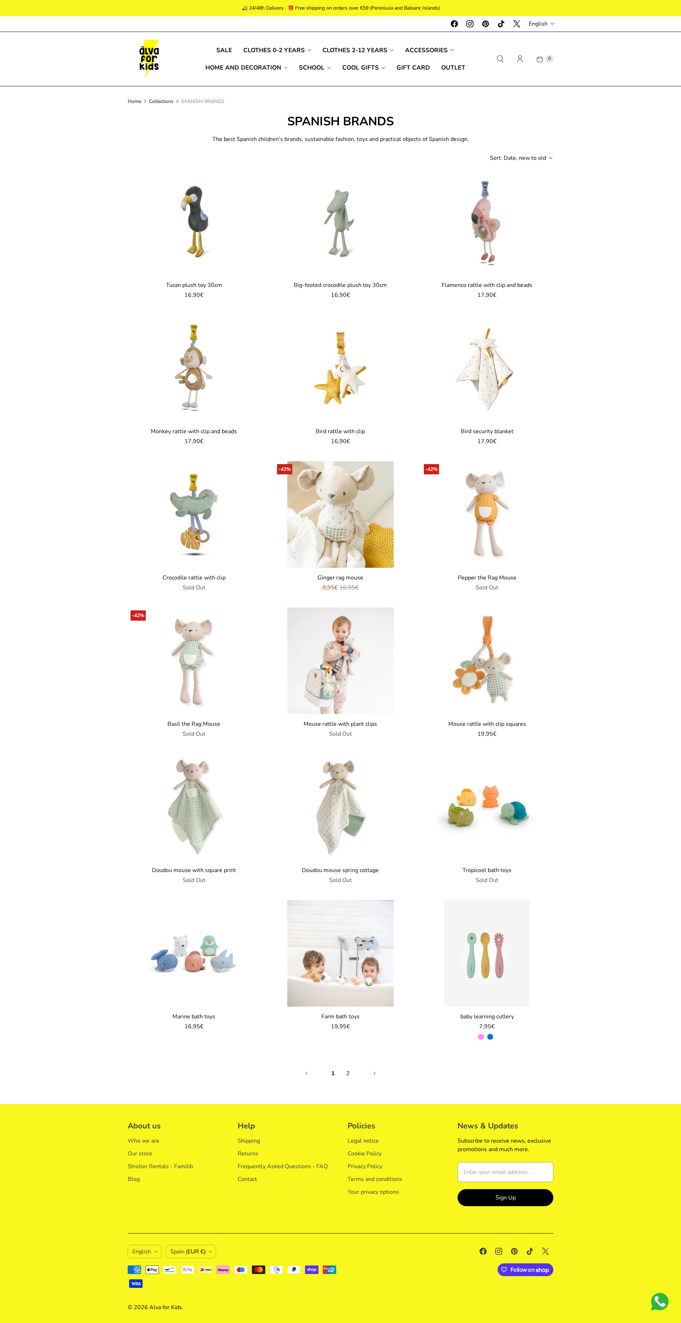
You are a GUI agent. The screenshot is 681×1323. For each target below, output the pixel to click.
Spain (188, 1252)
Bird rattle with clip (340, 431)
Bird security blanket (487, 431)
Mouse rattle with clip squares (487, 724)
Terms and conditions (375, 1179)
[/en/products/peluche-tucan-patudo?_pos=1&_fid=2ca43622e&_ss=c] (194, 222)
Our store (140, 1154)
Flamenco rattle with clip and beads (487, 285)
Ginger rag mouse (340, 578)
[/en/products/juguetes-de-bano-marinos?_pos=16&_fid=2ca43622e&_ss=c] (194, 953)
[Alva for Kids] (149, 59)
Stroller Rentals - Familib (160, 1166)
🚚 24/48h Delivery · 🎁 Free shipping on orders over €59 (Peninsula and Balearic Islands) (341, 8)
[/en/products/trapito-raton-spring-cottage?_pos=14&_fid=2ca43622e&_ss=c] (340, 807)
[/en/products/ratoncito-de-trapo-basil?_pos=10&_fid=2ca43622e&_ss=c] (194, 661)
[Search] (500, 58)
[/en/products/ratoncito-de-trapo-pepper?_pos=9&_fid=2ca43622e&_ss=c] (487, 514)
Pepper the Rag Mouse (487, 578)
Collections (161, 101)
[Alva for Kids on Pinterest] (485, 24)
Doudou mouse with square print (194, 870)
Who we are (143, 1141)
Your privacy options (373, 1192)
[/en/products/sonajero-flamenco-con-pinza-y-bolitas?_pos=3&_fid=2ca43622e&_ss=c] (487, 222)
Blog (134, 1179)
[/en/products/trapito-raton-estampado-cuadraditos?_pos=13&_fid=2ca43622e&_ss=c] (194, 807)
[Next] (374, 1073)
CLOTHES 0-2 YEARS (274, 50)
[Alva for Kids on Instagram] (470, 24)
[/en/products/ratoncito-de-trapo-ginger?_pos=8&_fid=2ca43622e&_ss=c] (340, 514)
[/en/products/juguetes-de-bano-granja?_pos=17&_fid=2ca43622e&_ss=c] (340, 953)
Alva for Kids (165, 1307)
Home (134, 101)
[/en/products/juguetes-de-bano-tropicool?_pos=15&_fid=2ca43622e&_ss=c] (487, 807)
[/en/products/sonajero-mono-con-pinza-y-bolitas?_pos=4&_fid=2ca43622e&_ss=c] (194, 368)
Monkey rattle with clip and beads (194, 431)
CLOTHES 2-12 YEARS (354, 50)
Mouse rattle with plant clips (340, 724)
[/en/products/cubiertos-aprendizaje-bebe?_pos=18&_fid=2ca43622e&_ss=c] (487, 953)
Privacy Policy (365, 1166)
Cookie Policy (365, 1154)
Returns (248, 1154)
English (538, 24)
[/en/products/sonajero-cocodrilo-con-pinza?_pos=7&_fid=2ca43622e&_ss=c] (194, 514)
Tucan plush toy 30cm (194, 285)
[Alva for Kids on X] (517, 24)
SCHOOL (312, 68)
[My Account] (520, 58)
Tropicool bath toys (487, 870)
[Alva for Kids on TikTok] (501, 24)
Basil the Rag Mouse (193, 724)
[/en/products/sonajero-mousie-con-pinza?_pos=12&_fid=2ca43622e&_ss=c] (487, 661)
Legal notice (363, 1141)
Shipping (249, 1141)
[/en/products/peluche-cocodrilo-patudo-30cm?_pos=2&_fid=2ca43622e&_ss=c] (340, 222)
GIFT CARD (413, 68)
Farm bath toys (340, 1016)
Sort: (518, 158)
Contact (247, 1179)
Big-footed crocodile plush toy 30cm (340, 285)
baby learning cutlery (487, 1016)
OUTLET (453, 68)
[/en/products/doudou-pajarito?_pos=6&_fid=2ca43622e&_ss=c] (487, 368)
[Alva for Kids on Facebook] (454, 24)
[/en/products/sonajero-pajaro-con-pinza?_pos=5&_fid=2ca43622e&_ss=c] (340, 368)
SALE (224, 50)
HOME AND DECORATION (243, 68)
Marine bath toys (193, 1016)
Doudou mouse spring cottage (340, 870)
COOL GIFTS (360, 68)
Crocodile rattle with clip (194, 578)
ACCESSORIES (426, 50)
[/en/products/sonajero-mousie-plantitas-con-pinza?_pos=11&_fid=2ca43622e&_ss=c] (340, 661)
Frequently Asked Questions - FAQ (283, 1166)
